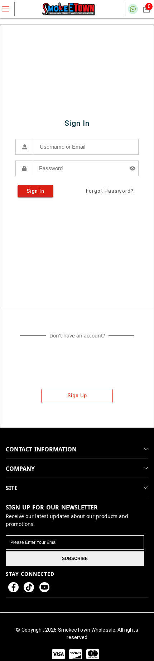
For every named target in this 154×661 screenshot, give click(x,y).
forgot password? (110, 191)
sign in (35, 191)
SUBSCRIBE (75, 558)
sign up (77, 395)
